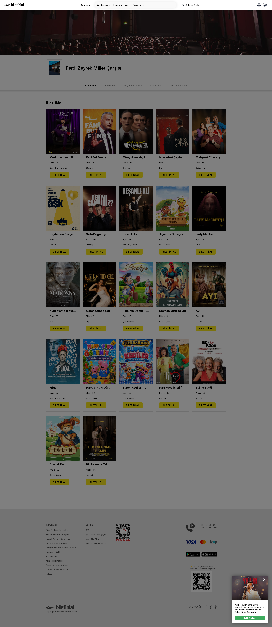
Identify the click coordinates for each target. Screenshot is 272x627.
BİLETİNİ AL (250, 618)
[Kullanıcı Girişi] (265, 5)
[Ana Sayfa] (14, 5)
